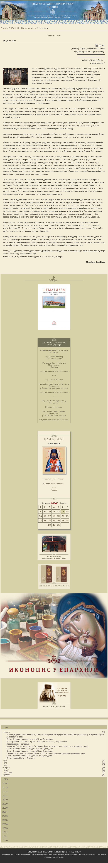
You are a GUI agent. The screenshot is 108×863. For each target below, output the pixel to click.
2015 (5, 820)
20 (63, 516)
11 (54, 511)
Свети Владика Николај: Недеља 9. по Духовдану (29, 756)
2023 (5, 787)
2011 (5, 836)
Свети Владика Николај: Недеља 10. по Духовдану (29, 751)
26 (58, 520)
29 (49, 525)
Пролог (54, 490)
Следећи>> (64, 503)
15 (40, 516)
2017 (5, 812)
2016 (5, 816)
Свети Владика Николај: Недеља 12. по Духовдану (29, 739)
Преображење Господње (17, 744)
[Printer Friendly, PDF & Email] (100, 45)
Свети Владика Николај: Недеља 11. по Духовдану (29, 748)
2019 (5, 803)
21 (67, 516)
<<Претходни (45, 503)
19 (58, 516)
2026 (5, 727)
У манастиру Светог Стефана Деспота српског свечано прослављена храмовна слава (45, 753)
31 (58, 525)
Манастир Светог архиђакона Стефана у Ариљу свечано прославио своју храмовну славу (47, 746)
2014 (5, 824)
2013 (5, 828)
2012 (5, 832)
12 (58, 511)
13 (63, 511)
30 (54, 525)
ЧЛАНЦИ (15, 28)
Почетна (4, 28)
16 (45, 516)
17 (49, 516)
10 (49, 511)
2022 (5, 791)
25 (54, 520)
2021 (5, 795)
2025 (5, 779)
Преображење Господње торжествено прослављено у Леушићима (36, 741)
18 (54, 516)
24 (49, 520)
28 (67, 520)
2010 (5, 840)
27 (63, 520)
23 (45, 520)
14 (67, 511)
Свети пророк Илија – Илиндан (20, 758)
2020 (5, 799)
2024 (5, 783)
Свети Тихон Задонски (54, 484)
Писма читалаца (28, 28)
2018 (5, 807)
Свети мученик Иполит (54, 479)
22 (40, 520)
